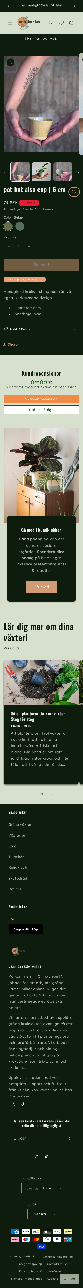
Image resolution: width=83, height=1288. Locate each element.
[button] (9, 22)
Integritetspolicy (30, 1264)
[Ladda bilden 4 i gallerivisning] (62, 171)
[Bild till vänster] (4, 173)
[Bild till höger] (78, 173)
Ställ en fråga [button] (41, 410)
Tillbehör (16, 857)
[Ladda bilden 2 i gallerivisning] (41, 171)
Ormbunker (30, 1256)
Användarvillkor (57, 1264)
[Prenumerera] (68, 1138)
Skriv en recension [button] (41, 399)
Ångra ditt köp (26, 929)
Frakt (25, 209)
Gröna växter (20, 824)
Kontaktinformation (54, 1271)
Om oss (15, 889)
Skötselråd (18, 878)
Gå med (41, 587)
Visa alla (11, 648)
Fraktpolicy (27, 1271)
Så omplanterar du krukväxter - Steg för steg (39, 716)
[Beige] (8, 226)
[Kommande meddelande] (74, 5)
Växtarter (17, 835)
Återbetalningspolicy (58, 1256)
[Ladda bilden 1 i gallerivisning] (20, 171)
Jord (13, 846)
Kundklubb (18, 867)
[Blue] (19, 226)
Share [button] (13, 344)
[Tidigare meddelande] (8, 5)
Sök (12, 919)
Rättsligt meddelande (26, 1278)
